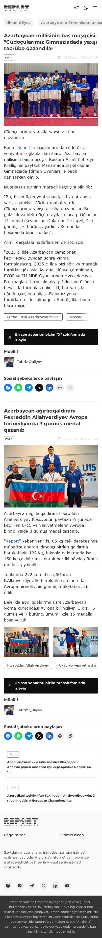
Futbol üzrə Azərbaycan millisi (33, 317)
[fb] (8, 388)
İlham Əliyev (19, 22)
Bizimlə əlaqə (72, 835)
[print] (60, 388)
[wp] (18, 388)
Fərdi (9, 57)
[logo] (16, 8)
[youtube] (67, 886)
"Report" (24, 147)
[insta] (20, 886)
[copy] (70, 388)
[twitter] (39, 388)
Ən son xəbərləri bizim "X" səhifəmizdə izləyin (50, 337)
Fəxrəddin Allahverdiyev (28, 665)
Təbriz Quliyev (29, 361)
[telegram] (29, 388)
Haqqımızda (15, 835)
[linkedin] (49, 388)
